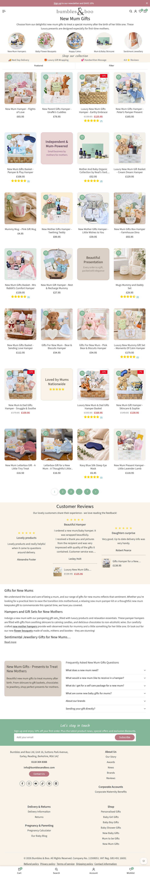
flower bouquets (23, 631)
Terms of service (66, 864)
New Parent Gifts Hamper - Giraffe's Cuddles (56, 110)
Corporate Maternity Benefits (111, 792)
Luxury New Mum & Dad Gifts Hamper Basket (93, 407)
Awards (111, 762)
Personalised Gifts (111, 811)
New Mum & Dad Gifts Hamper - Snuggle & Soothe (20, 407)
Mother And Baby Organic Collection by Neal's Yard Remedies (93, 171)
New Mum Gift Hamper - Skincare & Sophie (129, 407)
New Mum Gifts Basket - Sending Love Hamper (20, 347)
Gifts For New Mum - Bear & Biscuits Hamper (57, 347)
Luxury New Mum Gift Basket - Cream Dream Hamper (129, 171)
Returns (39, 817)
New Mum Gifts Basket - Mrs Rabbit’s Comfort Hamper (20, 286)
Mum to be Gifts (111, 838)
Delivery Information (39, 811)
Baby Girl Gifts (111, 817)
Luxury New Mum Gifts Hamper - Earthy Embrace (93, 110)
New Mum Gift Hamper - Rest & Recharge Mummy (57, 286)
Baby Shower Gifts (111, 828)
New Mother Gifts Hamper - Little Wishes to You (93, 231)
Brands (111, 773)
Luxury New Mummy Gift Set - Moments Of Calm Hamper (129, 347)
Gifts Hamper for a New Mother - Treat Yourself (125, 562)
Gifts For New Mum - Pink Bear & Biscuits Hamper (93, 347)
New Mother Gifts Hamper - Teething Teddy (57, 231)
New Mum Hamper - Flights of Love (20, 110)
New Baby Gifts (111, 833)
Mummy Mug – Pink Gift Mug (20, 229)
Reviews (110, 778)
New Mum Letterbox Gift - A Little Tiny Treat (20, 467)
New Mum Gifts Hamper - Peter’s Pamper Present (129, 110)
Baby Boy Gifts (111, 822)
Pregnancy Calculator (39, 830)
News (111, 767)
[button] (9, 77)
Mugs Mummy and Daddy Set (130, 286)
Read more (10, 642)
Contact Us (39, 774)
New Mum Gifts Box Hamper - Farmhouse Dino (129, 231)
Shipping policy (84, 864)
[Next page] (95, 492)
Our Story (111, 757)
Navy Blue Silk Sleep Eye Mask (93, 467)
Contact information (105, 864)
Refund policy (31, 864)
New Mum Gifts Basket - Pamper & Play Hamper (20, 171)
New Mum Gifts (111, 844)
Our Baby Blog (39, 836)
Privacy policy (47, 864)
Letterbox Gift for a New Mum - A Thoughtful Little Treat (57, 467)
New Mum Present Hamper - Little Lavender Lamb (129, 467)
